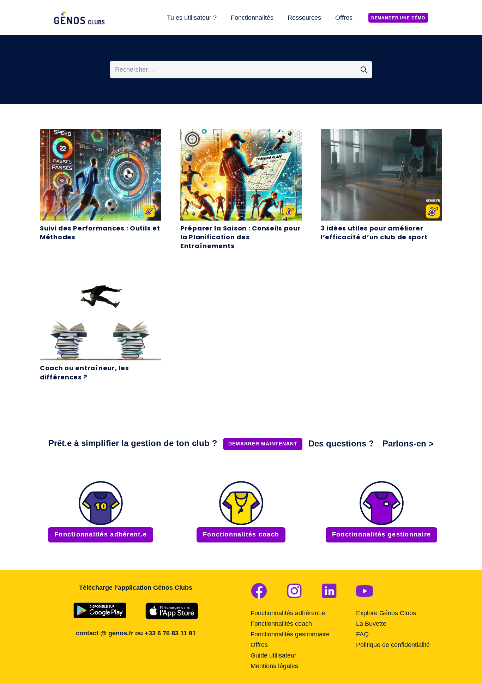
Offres (259, 644)
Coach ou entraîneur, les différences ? (84, 372)
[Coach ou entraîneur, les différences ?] (100, 274)
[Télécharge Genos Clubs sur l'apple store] (171, 610)
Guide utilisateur (273, 655)
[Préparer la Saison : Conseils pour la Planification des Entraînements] (241, 134)
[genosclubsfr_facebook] (259, 590)
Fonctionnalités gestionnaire (290, 634)
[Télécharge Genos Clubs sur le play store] (99, 610)
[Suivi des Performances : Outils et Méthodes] (100, 134)
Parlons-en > (408, 443)
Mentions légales (274, 666)
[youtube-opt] (364, 590)
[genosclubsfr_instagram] (294, 590)
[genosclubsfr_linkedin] (329, 590)
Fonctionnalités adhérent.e (288, 613)
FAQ (362, 634)
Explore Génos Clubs (386, 613)
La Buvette (371, 623)
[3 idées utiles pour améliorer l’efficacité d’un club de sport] (381, 134)
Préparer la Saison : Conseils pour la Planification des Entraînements (240, 237)
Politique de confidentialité (393, 644)
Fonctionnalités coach (281, 623)
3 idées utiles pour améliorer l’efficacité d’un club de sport (374, 232)
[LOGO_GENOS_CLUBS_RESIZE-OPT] (80, 18)
